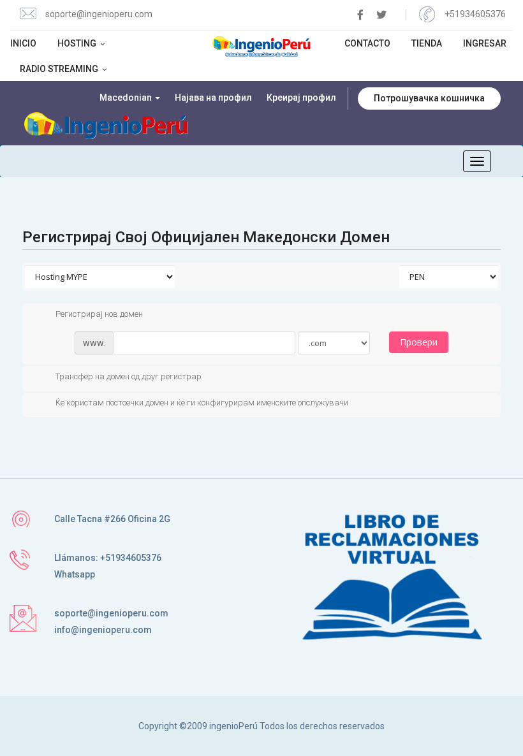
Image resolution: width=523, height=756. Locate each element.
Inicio (23, 43)
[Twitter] (381, 15)
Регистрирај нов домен (99, 314)
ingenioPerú (233, 726)
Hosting (77, 43)
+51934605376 (475, 14)
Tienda (426, 43)
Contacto (367, 43)
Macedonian (126, 97)
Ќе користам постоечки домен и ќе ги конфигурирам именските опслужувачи (201, 403)
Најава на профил (213, 97)
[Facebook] (360, 15)
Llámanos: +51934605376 (107, 558)
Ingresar (484, 43)
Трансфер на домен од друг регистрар (128, 376)
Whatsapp (74, 574)
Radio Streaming (60, 69)
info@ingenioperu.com (103, 630)
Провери (419, 342)
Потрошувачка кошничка (429, 98)
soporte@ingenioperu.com (98, 14)
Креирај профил (301, 97)
